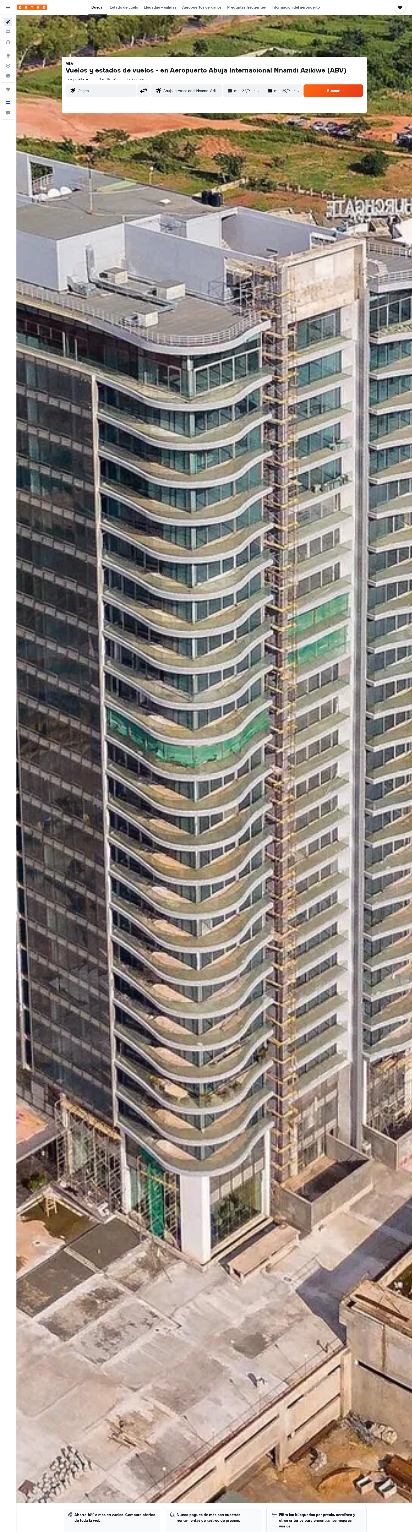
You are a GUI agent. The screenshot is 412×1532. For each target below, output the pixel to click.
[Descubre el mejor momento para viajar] (8, 75)
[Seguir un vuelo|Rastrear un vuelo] (8, 65)
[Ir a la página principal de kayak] (32, 7)
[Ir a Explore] (8, 55)
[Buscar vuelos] (8, 22)
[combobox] (78, 79)
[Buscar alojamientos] (8, 32)
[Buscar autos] (8, 42)
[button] (8, 7)
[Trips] (8, 89)
